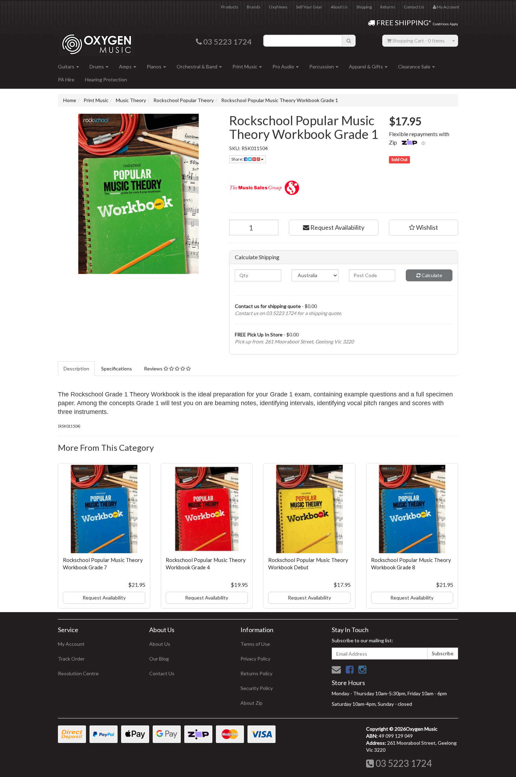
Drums (97, 66)
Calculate (431, 275)
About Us (339, 6)
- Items (418, 40)
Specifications (116, 368)
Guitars (66, 66)
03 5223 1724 (403, 763)
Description (76, 368)
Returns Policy (256, 673)
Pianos (155, 66)
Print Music (245, 66)
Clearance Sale (414, 66)
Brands (253, 6)
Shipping (364, 6)
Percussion (322, 66)
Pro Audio (283, 66)
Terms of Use (255, 644)
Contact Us (414, 6)
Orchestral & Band (197, 66)
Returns (387, 6)
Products (229, 6)
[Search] (349, 41)
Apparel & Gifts (366, 66)
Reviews (154, 368)
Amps (126, 66)
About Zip (251, 703)
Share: (237, 159)
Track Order (71, 659)
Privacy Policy (255, 659)
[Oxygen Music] (96, 42)
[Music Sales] (343, 187)
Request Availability (336, 227)
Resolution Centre (78, 673)
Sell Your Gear (309, 6)
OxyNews (278, 6)
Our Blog (159, 659)
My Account (71, 644)
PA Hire (66, 79)
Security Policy (256, 688)
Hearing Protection (106, 79)
